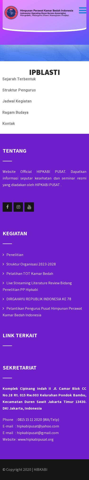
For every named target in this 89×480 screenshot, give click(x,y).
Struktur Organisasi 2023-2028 (31, 264)
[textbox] (44, 72)
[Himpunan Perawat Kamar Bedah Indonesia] (38, 13)
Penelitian (14, 254)
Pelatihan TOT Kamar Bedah (29, 273)
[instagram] (18, 207)
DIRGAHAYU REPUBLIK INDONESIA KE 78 (38, 299)
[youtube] (29, 207)
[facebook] (7, 207)
